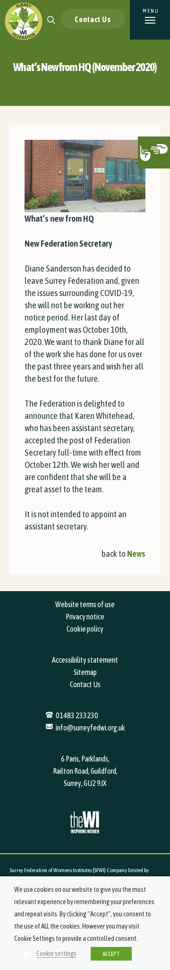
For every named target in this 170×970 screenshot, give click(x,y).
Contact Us (93, 19)
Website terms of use (85, 604)
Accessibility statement (85, 660)
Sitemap (85, 672)
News (136, 553)
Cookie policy (85, 629)
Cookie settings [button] (56, 953)
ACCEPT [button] (111, 953)
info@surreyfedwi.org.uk (90, 727)
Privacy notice (85, 616)
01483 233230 (77, 715)
